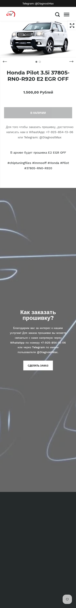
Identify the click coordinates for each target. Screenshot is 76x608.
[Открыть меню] (66, 14)
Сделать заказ (38, 365)
